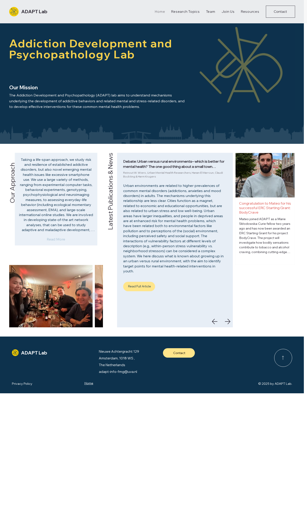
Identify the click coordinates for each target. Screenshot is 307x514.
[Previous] (214, 321)
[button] (280, 12)
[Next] (227, 321)
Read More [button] (56, 239)
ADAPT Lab (34, 11)
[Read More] (283, 358)
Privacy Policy (22, 384)
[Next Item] (288, 175)
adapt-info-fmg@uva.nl (118, 372)
